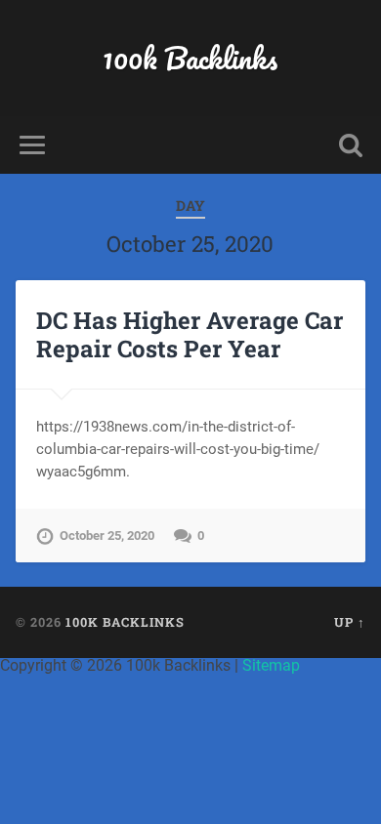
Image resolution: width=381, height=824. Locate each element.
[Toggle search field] (350, 145)
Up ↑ (349, 622)
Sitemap (271, 665)
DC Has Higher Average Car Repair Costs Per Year (189, 334)
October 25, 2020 (107, 535)
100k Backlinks (190, 58)
